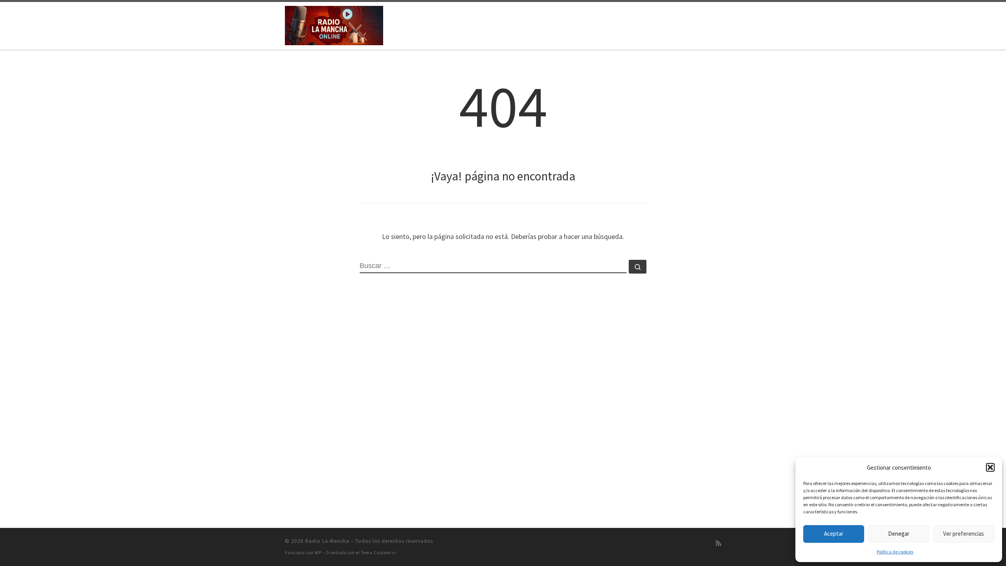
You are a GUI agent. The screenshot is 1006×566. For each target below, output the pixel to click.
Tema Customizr (379, 552)
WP (318, 552)
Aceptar (833, 533)
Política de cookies (895, 552)
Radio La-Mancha (327, 541)
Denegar (898, 533)
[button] (990, 467)
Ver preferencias (963, 533)
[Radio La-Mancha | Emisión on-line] (334, 24)
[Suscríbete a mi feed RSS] (718, 543)
